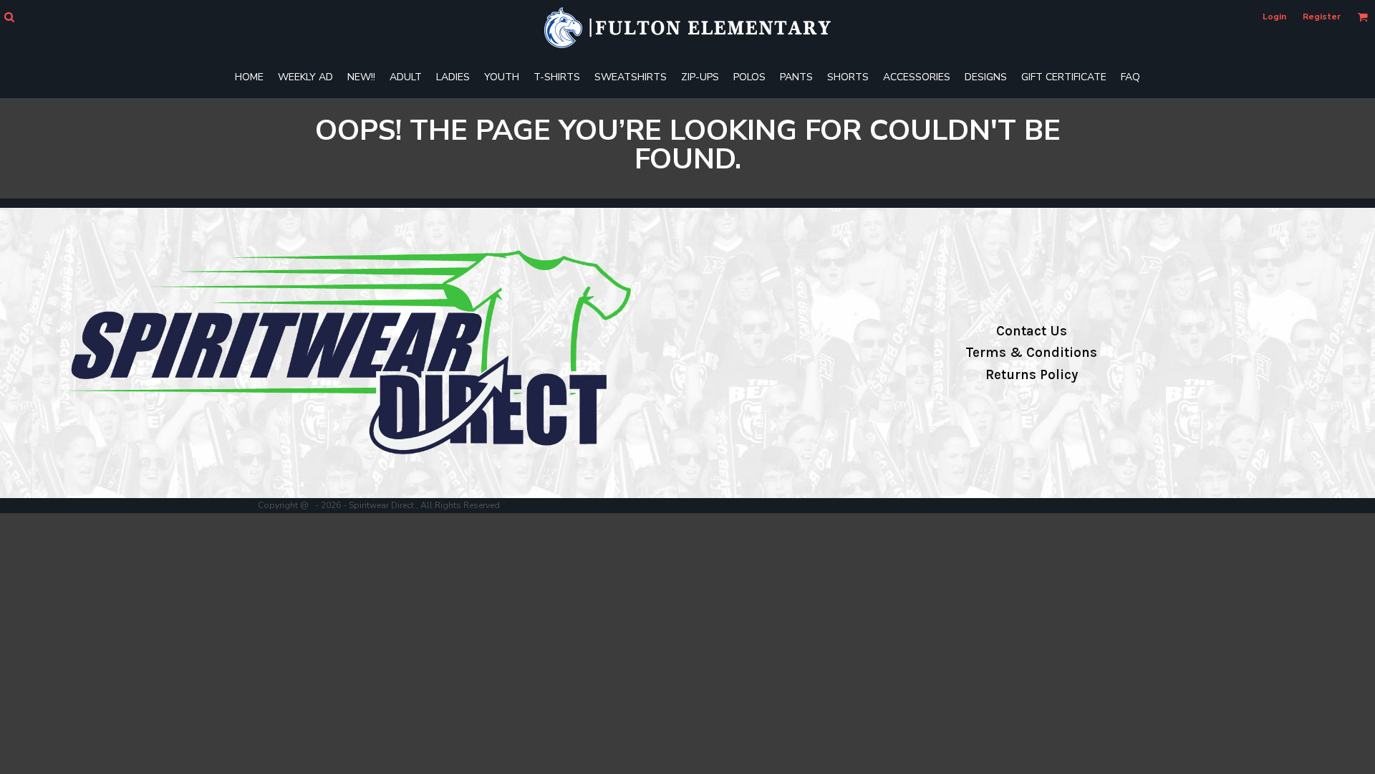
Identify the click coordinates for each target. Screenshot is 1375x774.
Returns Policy (1031, 375)
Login (1274, 16)
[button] (9, 16)
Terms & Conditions (1031, 352)
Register (1322, 16)
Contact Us (1031, 331)
